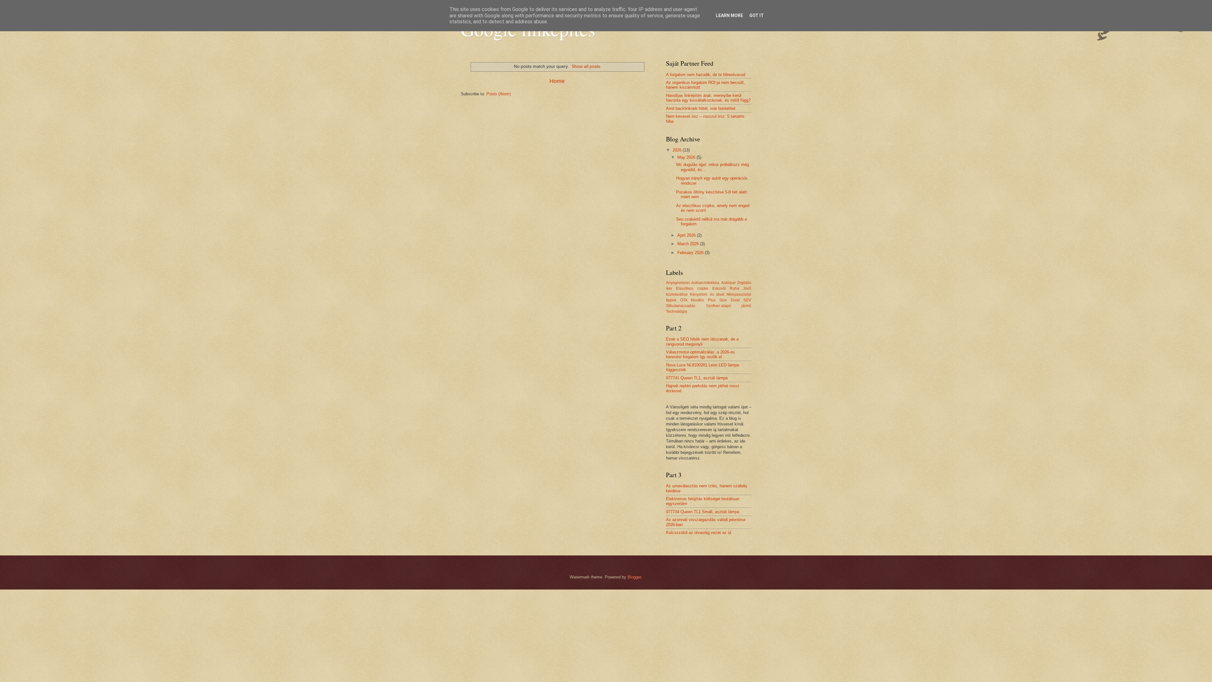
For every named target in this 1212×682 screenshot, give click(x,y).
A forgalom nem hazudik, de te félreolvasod (705, 74)
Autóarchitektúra (705, 283)
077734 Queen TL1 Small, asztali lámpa (702, 511)
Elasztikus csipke (692, 288)
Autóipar (728, 283)
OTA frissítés (692, 300)
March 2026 (688, 243)
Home (557, 81)
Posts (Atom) (498, 94)
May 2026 (687, 157)
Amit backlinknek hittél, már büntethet (700, 108)
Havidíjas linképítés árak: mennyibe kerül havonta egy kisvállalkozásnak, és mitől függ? (708, 98)
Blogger (634, 577)
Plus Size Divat (724, 300)
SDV (747, 300)
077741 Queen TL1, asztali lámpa (697, 378)
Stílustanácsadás (680, 306)
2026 (678, 150)
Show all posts (586, 66)
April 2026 (687, 235)
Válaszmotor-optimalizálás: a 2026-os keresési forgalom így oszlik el (700, 354)
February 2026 (691, 252)
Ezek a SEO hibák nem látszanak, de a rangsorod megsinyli (702, 341)
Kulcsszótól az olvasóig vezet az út (698, 532)
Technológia (676, 311)
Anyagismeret (678, 283)
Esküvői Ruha (725, 288)
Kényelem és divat (707, 294)
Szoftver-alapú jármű (729, 306)
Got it (756, 15)
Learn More (729, 15)
